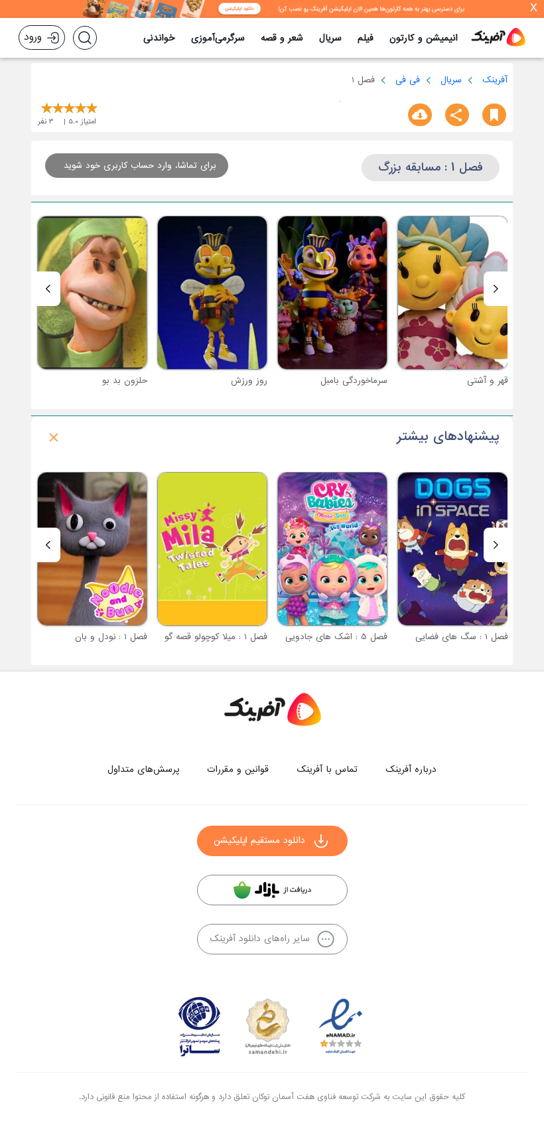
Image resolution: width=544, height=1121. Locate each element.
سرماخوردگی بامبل (353, 380)
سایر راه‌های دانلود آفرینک (260, 939)
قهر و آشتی (487, 380)
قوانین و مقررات (238, 770)
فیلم (366, 38)
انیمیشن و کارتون (423, 38)
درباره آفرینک (411, 770)
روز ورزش (249, 380)
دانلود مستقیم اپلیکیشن (259, 841)
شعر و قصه (282, 38)
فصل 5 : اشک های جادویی (336, 637)
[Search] (85, 38)
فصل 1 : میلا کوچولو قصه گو (216, 637)
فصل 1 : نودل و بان (111, 637)
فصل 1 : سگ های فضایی (461, 637)
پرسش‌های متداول (143, 770)
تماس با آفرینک (327, 770)
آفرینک (495, 80)
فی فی (407, 80)
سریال (330, 38)
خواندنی (159, 38)
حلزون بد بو (124, 380)
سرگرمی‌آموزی (218, 38)
